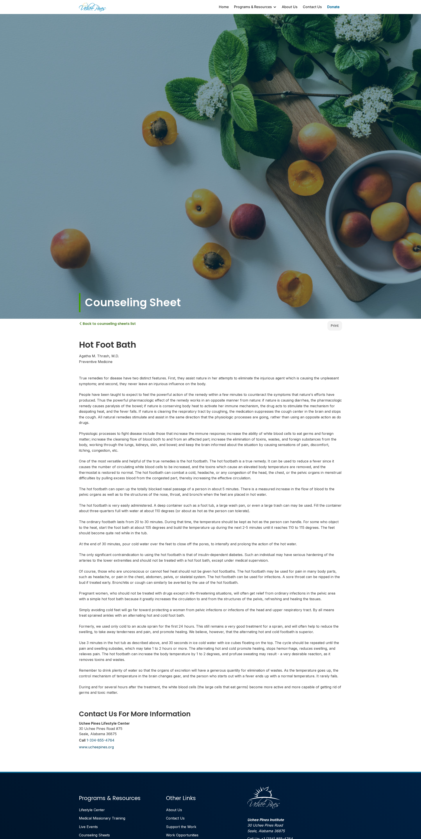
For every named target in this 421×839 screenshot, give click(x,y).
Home (224, 7)
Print (335, 325)
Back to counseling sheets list (108, 323)
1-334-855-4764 (100, 740)
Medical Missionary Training (102, 818)
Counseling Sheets (94, 835)
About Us (290, 7)
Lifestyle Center (92, 810)
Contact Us (312, 7)
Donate (333, 7)
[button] (255, 7)
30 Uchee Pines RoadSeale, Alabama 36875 (266, 825)
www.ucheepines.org (96, 747)
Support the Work (181, 827)
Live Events (88, 827)
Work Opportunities (182, 835)
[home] (92, 7)
